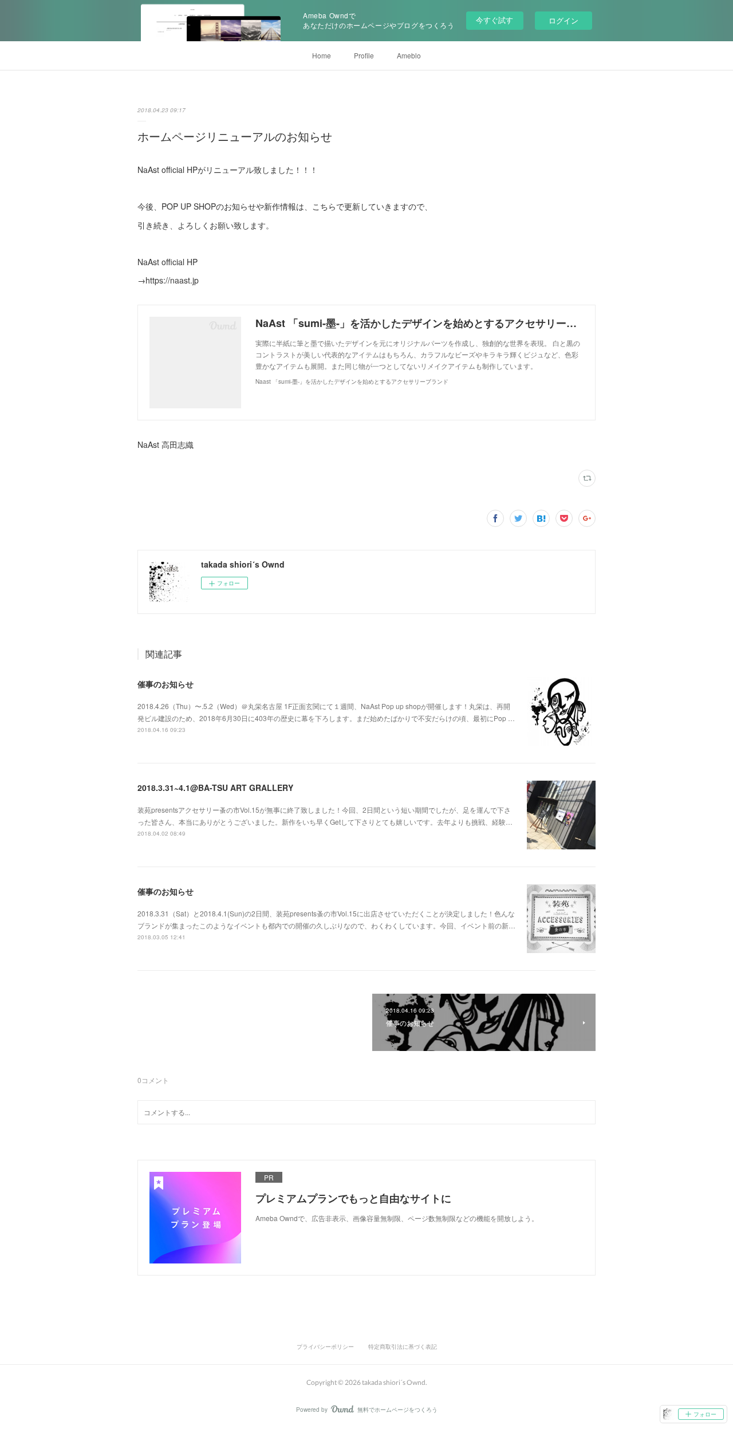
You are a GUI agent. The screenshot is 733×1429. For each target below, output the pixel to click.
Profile (364, 55)
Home (321, 55)
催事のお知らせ (165, 684)
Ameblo (409, 55)
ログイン (563, 20)
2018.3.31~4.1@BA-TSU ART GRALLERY (215, 787)
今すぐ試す (494, 19)
